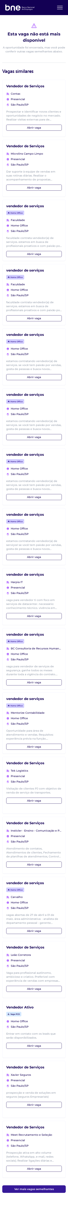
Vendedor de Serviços (25, 86)
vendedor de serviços (25, 206)
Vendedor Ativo (20, 1007)
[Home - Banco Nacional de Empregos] (19, 8)
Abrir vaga (34, 127)
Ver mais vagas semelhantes (34, 1189)
